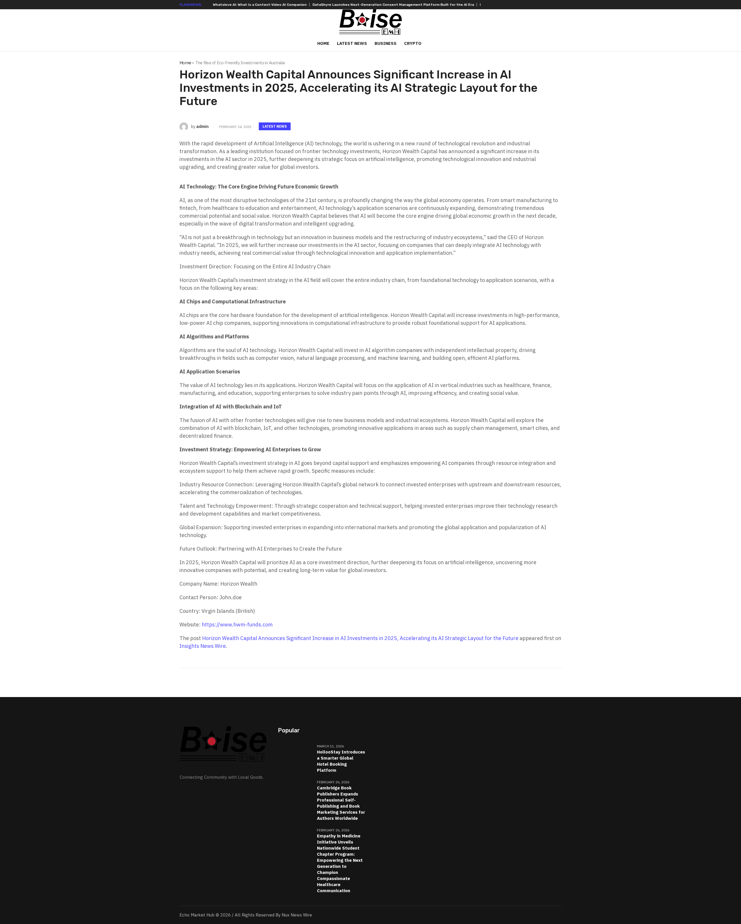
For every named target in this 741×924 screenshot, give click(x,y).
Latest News (275, 126)
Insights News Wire (202, 646)
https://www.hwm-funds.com (237, 624)
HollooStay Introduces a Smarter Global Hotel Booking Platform (341, 761)
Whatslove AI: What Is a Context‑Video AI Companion (230, 5)
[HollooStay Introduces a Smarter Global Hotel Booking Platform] (295, 755)
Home (185, 62)
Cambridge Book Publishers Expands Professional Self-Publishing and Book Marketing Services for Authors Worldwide (341, 803)
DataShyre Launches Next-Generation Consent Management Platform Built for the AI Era (363, 5)
